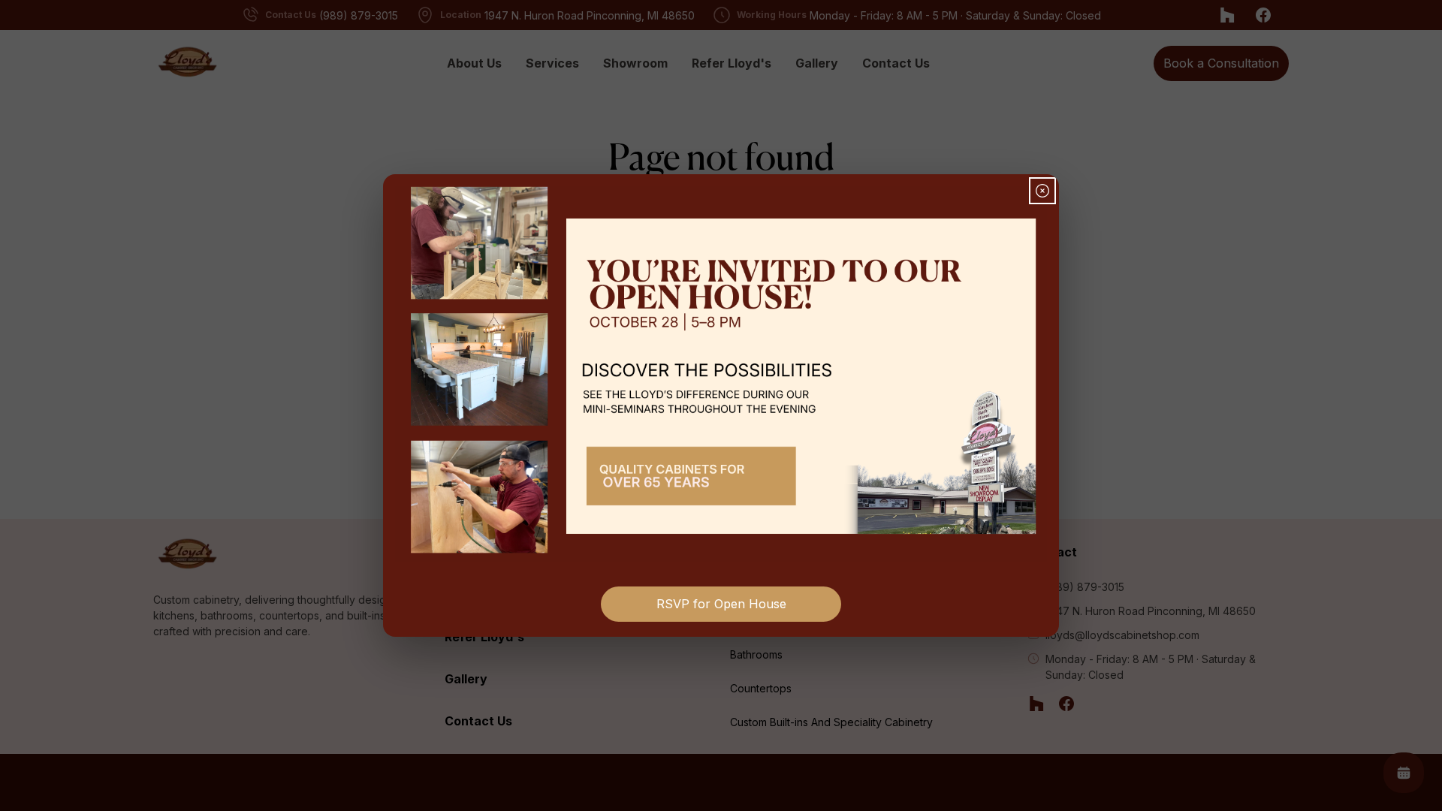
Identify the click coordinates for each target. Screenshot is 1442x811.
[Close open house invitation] (1042, 190)
